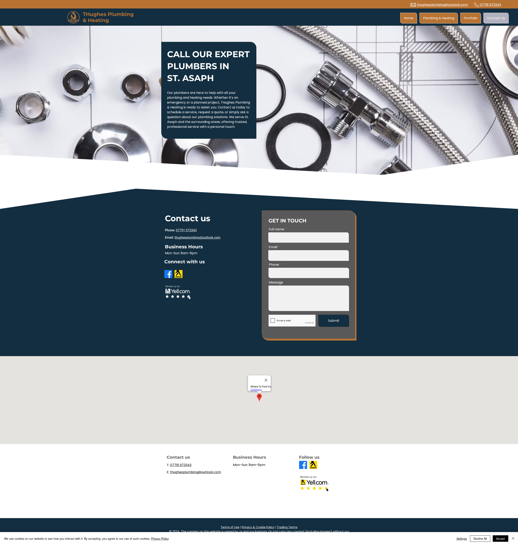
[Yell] (178, 274)
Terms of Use (230, 527)
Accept (500, 539)
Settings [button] (461, 539)
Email (273, 247)
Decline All (480, 539)
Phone (274, 264)
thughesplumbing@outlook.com (442, 4)
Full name (276, 229)
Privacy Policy (160, 539)
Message (276, 282)
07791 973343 (490, 4)
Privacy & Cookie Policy (258, 527)
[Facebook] (168, 274)
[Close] (513, 538)
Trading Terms (287, 527)
